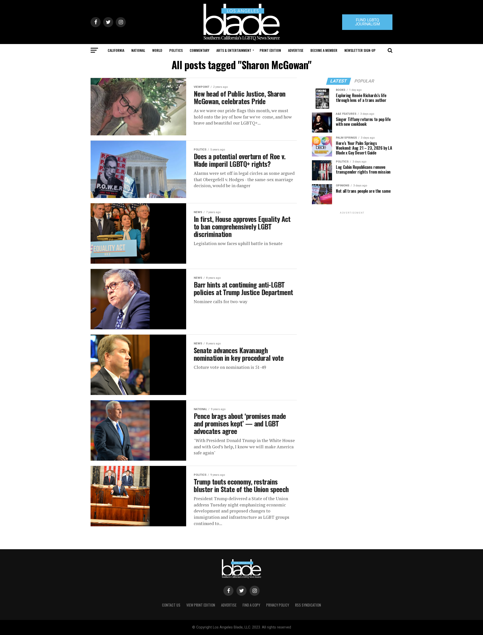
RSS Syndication (308, 605)
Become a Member (323, 50)
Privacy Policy (277, 605)
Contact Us (171, 605)
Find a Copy (251, 605)
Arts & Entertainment (233, 50)
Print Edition (270, 50)
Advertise (295, 50)
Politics (176, 50)
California (116, 50)
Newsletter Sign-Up (360, 50)
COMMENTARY (199, 50)
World (157, 50)
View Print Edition (200, 605)
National (138, 50)
